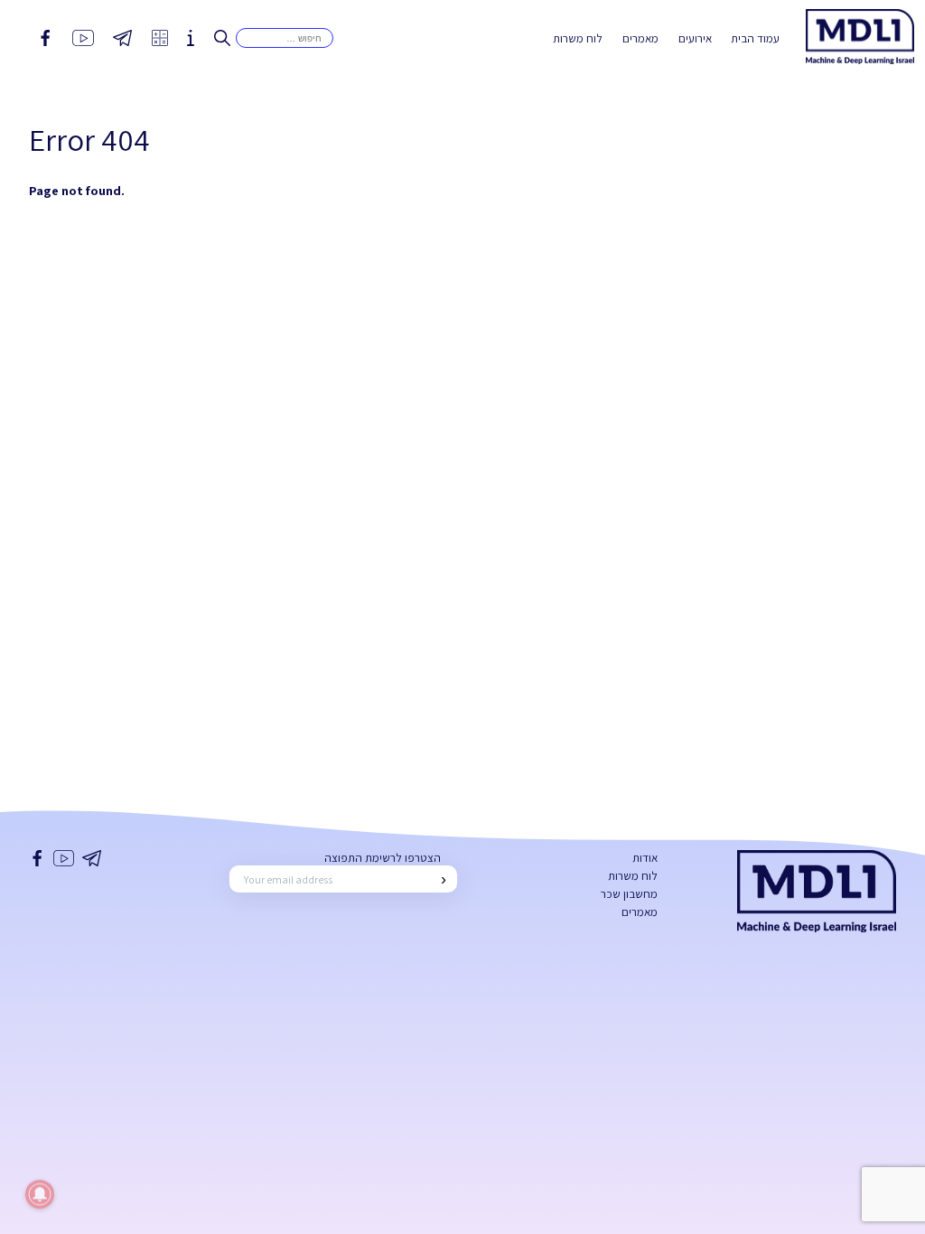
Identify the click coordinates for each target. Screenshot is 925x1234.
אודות (645, 857)
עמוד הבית (755, 38)
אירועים (695, 38)
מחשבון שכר (629, 894)
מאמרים (640, 38)
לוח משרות (578, 38)
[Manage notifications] (39, 1194)
